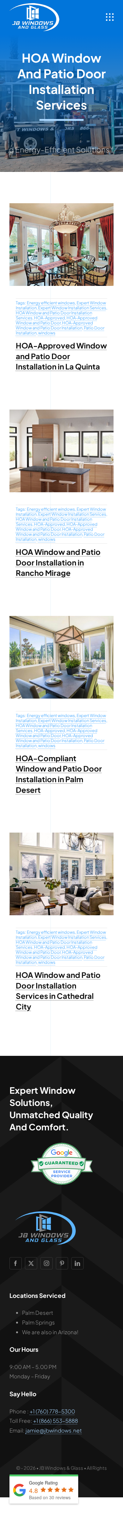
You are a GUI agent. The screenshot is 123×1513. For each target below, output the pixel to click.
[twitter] (31, 1263)
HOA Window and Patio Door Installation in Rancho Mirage (58, 562)
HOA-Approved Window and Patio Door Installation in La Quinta (61, 356)
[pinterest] (62, 1263)
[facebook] (15, 1263)
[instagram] (46, 1263)
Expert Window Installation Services (72, 307)
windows (47, 332)
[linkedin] (77, 1263)
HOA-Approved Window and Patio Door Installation (54, 325)
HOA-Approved (49, 317)
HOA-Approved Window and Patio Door (56, 320)
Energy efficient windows (51, 302)
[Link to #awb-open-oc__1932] (110, 17)
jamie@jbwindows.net (54, 1430)
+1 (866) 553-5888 (55, 1420)
